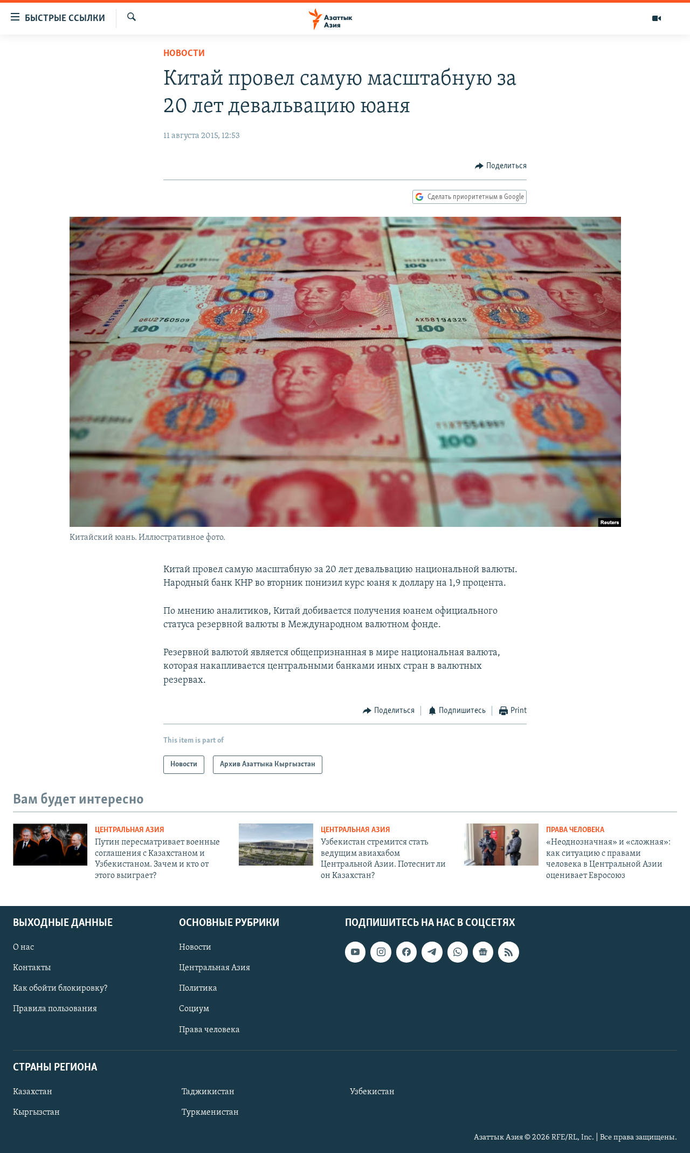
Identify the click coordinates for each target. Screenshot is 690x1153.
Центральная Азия (129, 830)
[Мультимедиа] (656, 18)
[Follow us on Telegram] (432, 952)
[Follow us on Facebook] (406, 952)
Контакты (32, 968)
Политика (198, 988)
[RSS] (508, 952)
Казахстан (32, 1092)
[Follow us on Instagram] (380, 952)
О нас (23, 947)
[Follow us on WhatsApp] (457, 952)
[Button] (501, 166)
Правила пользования (55, 1009)
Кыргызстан (36, 1112)
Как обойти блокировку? (60, 988)
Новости (184, 54)
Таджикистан (208, 1092)
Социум (194, 1009)
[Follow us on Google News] (483, 952)
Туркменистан (210, 1112)
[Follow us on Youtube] (355, 952)
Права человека (575, 830)
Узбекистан (372, 1092)
